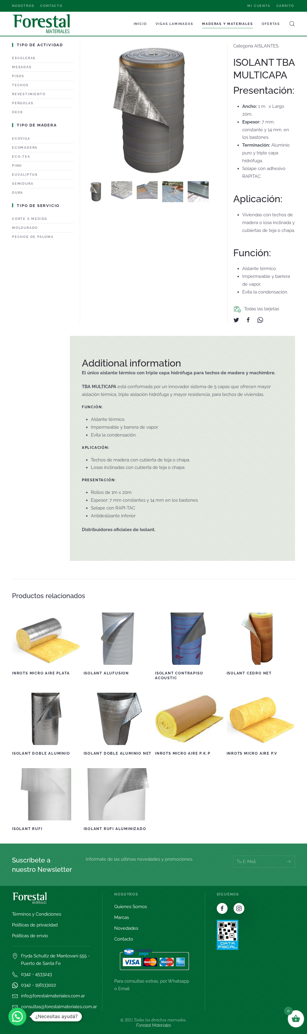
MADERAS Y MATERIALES (227, 24)
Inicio (140, 24)
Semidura (22, 184)
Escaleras (24, 58)
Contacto (51, 6)
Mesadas (22, 67)
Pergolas (22, 103)
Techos (20, 85)
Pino (17, 166)
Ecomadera (24, 148)
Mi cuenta (258, 6)
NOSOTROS (23, 6)
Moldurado (25, 228)
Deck (17, 112)
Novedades (126, 928)
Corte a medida (29, 219)
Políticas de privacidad (35, 925)
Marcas (121, 917)
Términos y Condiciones (36, 914)
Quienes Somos (130, 906)
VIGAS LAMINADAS (174, 24)
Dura (17, 193)
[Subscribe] (289, 862)
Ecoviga (21, 139)
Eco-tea (21, 157)
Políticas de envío (30, 935)
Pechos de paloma (33, 237)
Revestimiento (28, 94)
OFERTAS (271, 24)
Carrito (285, 6)
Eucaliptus (25, 175)
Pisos (18, 76)
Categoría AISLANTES (256, 46)
